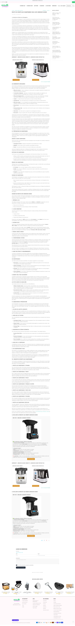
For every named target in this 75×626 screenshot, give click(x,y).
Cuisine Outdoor (56, 614)
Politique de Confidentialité (36, 604)
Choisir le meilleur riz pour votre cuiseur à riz (56, 47)
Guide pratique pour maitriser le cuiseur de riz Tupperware (56, 18)
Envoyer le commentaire (21, 567)
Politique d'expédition (25, 600)
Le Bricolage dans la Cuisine (57, 616)
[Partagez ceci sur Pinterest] (47, 540)
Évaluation (17, 551)
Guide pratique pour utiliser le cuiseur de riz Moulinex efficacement (56, 33)
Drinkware (44, 608)
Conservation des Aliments (57, 603)
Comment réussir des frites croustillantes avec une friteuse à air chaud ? (56, 51)
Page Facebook (35, 607)
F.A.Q (23, 605)
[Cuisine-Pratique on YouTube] (6, 2)
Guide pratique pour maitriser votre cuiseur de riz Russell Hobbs (56, 23)
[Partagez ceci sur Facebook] (44, 540)
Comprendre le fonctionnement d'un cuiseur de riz (56, 42)
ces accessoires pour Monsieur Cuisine (42, 411)
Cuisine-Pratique (16, 622)
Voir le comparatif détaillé (45, 81)
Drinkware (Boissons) (56, 611)
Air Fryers (44, 603)
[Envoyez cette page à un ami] (49, 540)
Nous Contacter (24, 603)
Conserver (44, 605)
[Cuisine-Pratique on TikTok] (5, 2)
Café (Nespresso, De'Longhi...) (57, 613)
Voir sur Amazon (16, 79)
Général (55, 600)
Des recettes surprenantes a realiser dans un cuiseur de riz (56, 37)
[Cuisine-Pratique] (5, 5)
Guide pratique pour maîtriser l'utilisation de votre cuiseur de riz (56, 56)
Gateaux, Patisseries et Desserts (58, 605)
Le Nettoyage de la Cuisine (57, 617)
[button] (23, 6)
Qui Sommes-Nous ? (25, 602)
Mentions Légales (35, 606)
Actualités (55, 602)
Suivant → (48, 10)
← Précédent (44, 10)
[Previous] (2, 588)
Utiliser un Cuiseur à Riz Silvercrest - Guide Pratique (56, 13)
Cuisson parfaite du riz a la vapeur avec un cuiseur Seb (56, 28)
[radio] (16, 552)
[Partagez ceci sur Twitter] (42, 540)
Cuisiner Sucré (45, 602)
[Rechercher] (73, 6)
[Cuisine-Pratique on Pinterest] (3, 2)
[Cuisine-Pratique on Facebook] (2, 2)
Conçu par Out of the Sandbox (26, 622)
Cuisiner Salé (44, 600)
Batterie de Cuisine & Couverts (57, 608)
